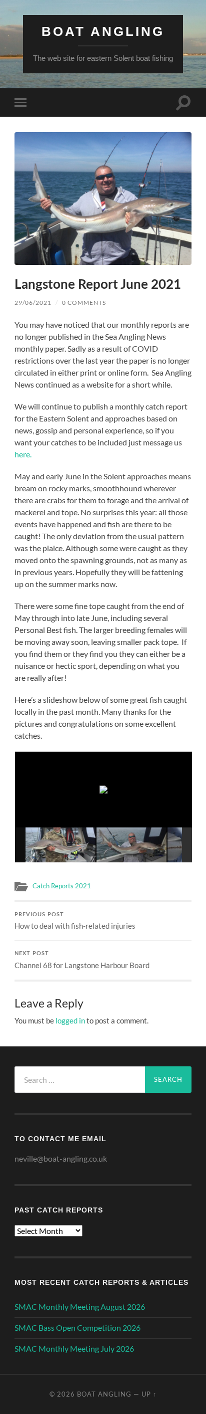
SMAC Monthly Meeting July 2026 (74, 1348)
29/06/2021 (33, 302)
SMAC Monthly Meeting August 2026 (79, 1306)
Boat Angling (103, 31)
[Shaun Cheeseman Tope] (131, 844)
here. (23, 454)
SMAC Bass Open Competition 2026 (77, 1327)
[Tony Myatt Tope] (61, 844)
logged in (70, 1020)
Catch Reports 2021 (61, 886)
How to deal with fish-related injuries (75, 921)
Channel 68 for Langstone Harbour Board (82, 960)
